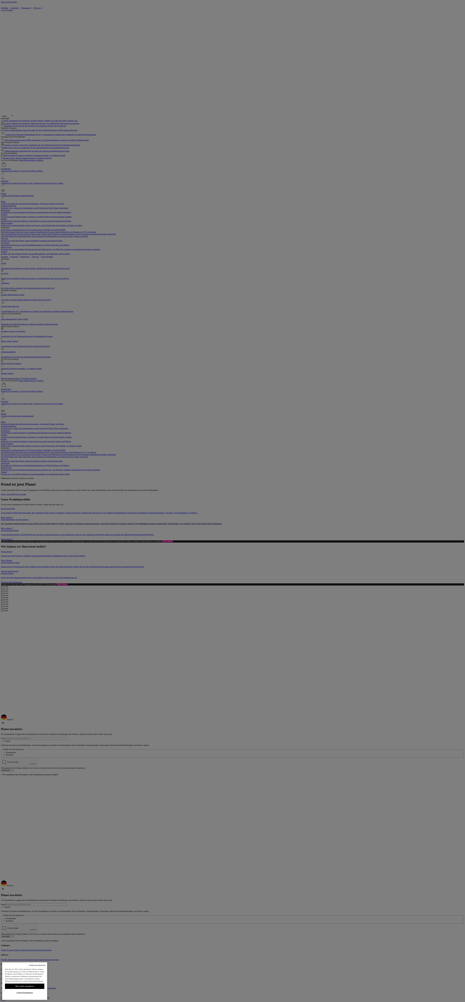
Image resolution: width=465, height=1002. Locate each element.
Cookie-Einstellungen (24, 993)
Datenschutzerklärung (35, 981)
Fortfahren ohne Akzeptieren (37, 965)
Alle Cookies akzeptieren (24, 986)
